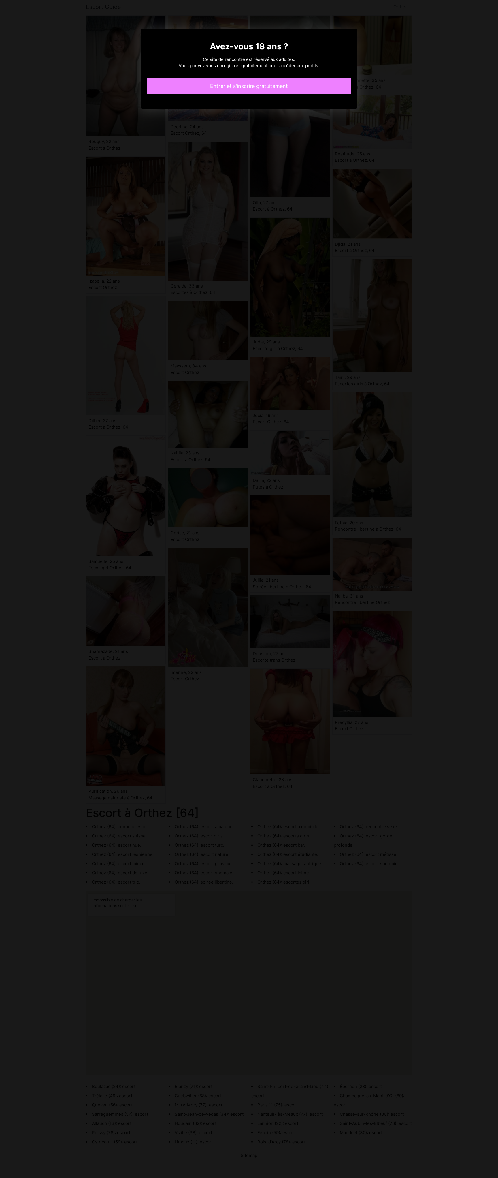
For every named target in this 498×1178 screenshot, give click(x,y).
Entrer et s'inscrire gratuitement (249, 86)
